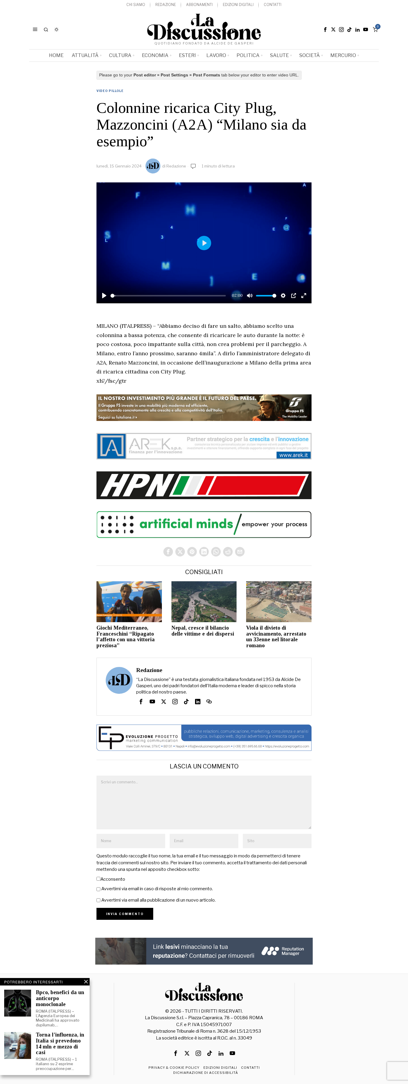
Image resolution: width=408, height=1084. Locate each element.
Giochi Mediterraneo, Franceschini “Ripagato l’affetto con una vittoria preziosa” (125, 636)
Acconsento (112, 879)
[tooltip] (325, 29)
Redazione (176, 166)
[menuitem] (135, 5)
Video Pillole (110, 91)
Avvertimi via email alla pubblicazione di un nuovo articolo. (158, 900)
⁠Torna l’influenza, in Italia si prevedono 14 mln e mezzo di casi (60, 1043)
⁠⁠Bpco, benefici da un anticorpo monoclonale (60, 998)
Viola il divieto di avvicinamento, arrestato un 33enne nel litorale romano (276, 636)
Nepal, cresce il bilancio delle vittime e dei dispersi (202, 631)
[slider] (168, 296)
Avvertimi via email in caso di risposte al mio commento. (157, 888)
